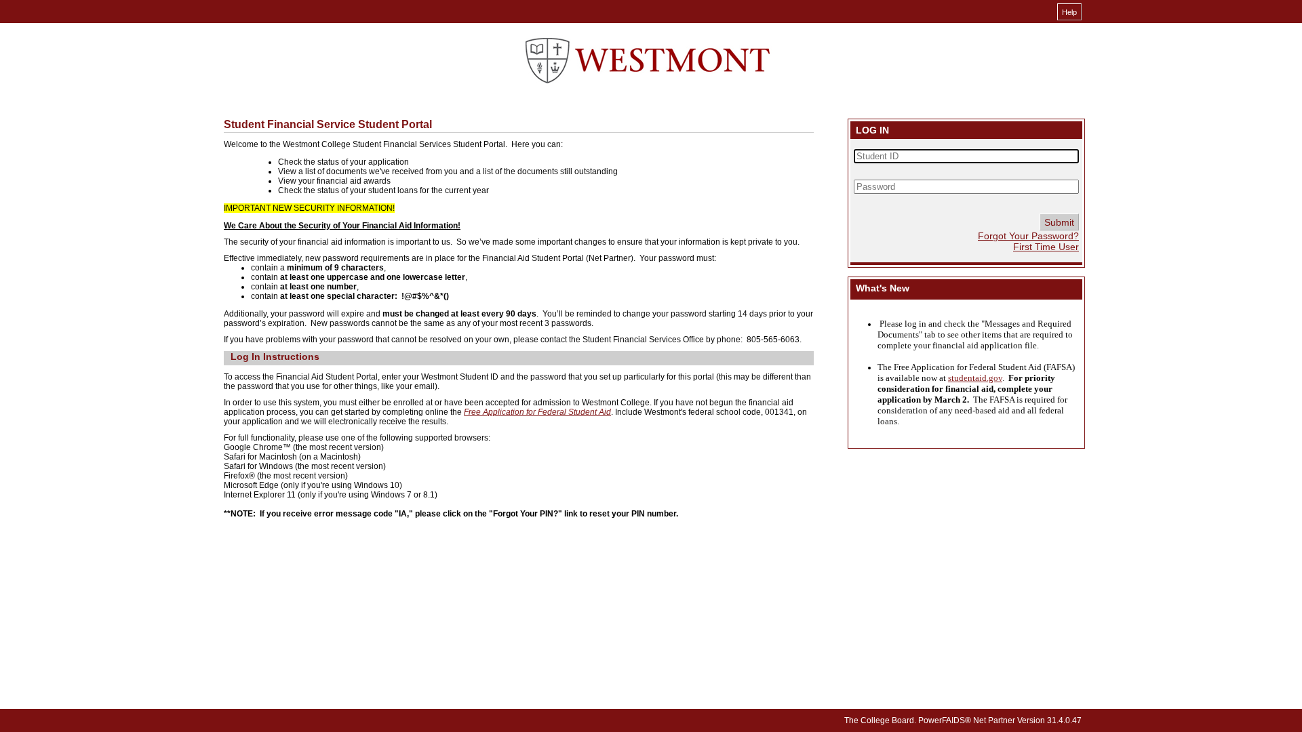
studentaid (967, 378)
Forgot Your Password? (1028, 235)
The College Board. (880, 720)
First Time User (1046, 246)
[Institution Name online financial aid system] (647, 61)
